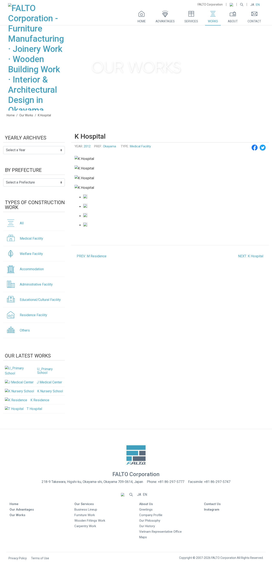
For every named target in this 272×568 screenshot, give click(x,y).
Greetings (146, 509)
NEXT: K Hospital (250, 256)
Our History (147, 526)
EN (258, 5)
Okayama (109, 146)
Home (11, 115)
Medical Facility (140, 146)
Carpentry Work (85, 526)
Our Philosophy (149, 520)
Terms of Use (40, 558)
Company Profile (150, 515)
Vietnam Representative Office (160, 532)
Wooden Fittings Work (89, 520)
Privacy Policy (17, 558)
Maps (143, 537)
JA (252, 5)
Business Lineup (85, 509)
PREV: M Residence (91, 256)
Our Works (26, 115)
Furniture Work (84, 515)
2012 (87, 146)
